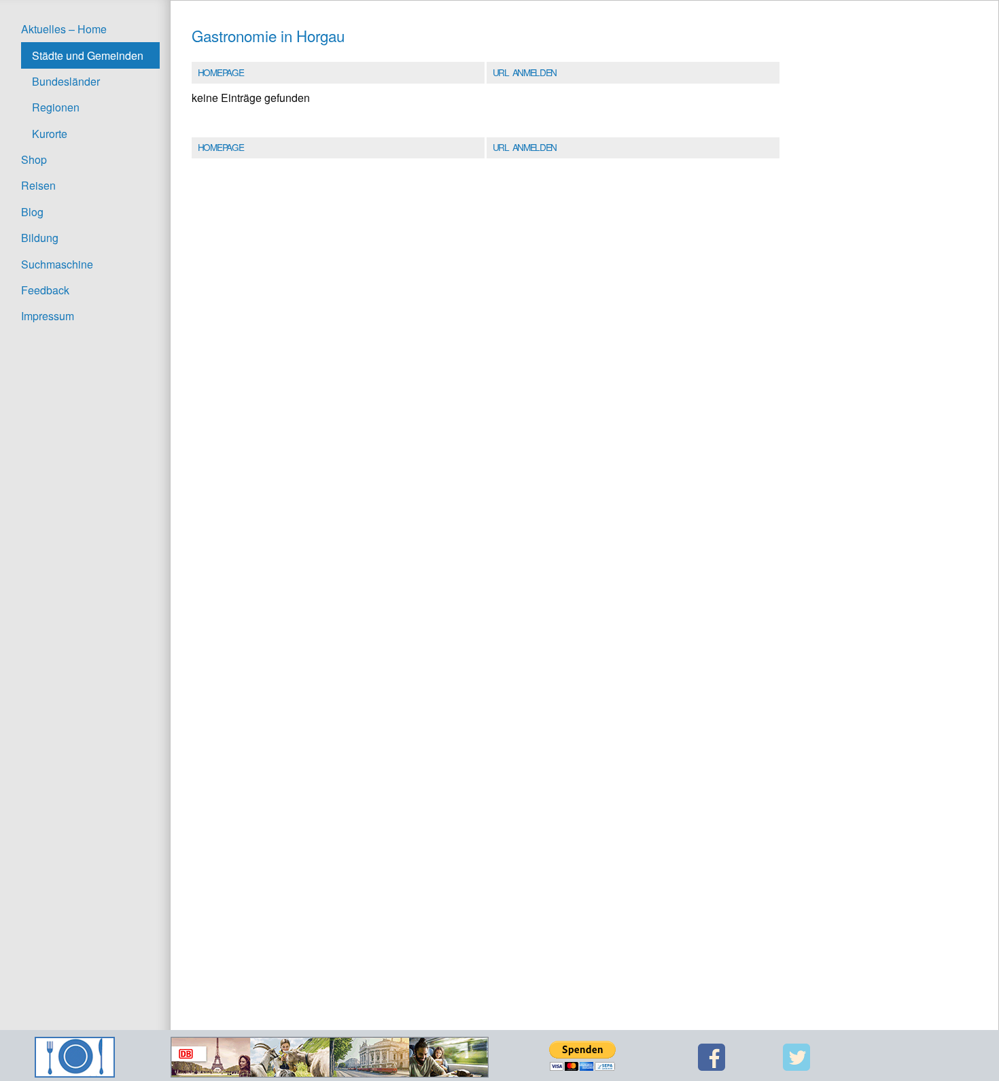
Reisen (38, 185)
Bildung (39, 237)
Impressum (47, 316)
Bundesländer (66, 81)
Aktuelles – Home (64, 29)
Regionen (56, 107)
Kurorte (49, 133)
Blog (32, 212)
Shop (34, 159)
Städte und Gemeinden (87, 55)
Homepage (220, 72)
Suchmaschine (57, 264)
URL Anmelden (525, 72)
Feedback (45, 290)
